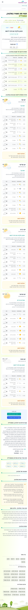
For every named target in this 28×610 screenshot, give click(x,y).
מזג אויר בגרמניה (14, 591)
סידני (14, 466)
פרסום (8, 559)
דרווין (8, 463)
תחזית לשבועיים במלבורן (13, 414)
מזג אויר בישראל (22, 588)
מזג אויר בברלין (22, 574)
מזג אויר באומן (14, 577)
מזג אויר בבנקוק (22, 577)
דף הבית (23, 5)
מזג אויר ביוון (22, 594)
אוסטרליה (23, 16)
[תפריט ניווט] (2, 2)
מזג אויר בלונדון (15, 571)
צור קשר (17, 559)
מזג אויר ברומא (22, 571)
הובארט (21, 466)
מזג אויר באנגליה (22, 591)
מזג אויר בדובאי (7, 577)
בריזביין (14, 463)
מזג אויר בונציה (22, 580)
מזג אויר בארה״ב (15, 594)
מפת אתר (23, 562)
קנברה (8, 466)
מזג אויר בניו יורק (7, 571)
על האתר (12, 559)
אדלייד (21, 463)
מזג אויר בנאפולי (7, 580)
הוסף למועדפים (13, 34)
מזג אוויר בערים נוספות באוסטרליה (11, 22)
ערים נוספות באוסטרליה (13, 417)
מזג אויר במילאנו (14, 580)
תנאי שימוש (23, 559)
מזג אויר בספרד (6, 591)
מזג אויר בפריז (6, 574)
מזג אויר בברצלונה (14, 574)
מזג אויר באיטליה (14, 588)
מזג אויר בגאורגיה (7, 594)
